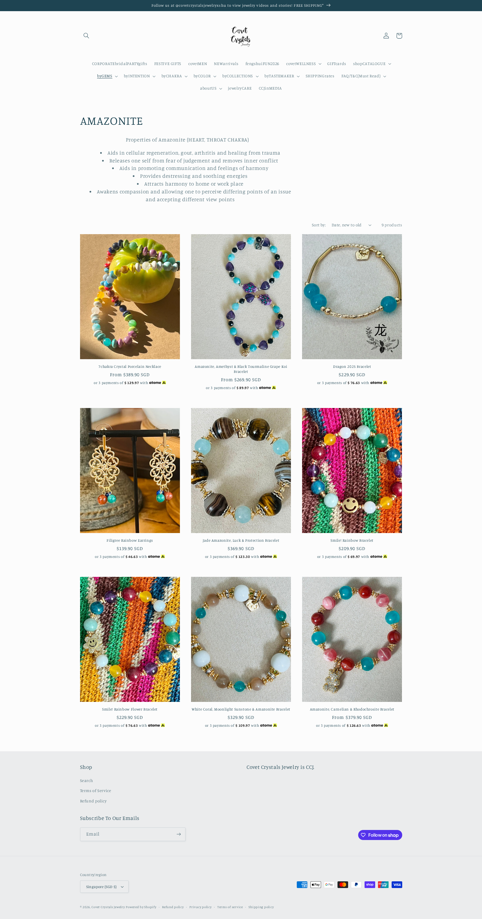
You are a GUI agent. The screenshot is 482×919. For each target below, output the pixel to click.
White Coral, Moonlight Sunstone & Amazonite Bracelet (241, 709)
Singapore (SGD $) (101, 886)
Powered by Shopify (141, 907)
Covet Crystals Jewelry (108, 907)
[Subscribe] (178, 834)
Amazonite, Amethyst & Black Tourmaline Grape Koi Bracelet (241, 369)
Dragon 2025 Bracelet (352, 366)
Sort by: (319, 224)
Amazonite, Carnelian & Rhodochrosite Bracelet (352, 709)
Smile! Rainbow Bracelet (352, 540)
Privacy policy (200, 907)
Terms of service (230, 907)
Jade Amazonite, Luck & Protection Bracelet (241, 540)
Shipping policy (261, 907)
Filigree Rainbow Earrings (130, 540)
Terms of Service (95, 790)
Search (86, 780)
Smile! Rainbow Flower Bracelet (130, 709)
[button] (86, 35)
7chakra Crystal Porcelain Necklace (129, 366)
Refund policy (93, 800)
